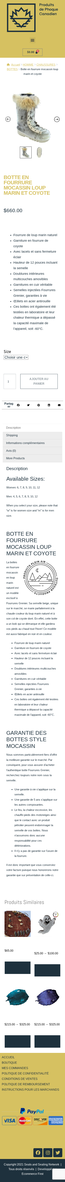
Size (7, 351)
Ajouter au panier (38, 381)
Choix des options (12, 967)
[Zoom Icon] (32, 118)
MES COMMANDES (15, 1068)
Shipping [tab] (12, 435)
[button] (33, 40)
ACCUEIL (8, 1057)
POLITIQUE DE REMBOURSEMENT (26, 1084)
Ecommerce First (32, 1173)
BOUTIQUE (9, 1062)
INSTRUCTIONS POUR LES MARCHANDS (30, 1089)
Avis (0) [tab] (11, 450)
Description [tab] (13, 427)
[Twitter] (57, 1152)
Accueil (15, 64)
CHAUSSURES (45, 64)
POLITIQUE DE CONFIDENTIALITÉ (25, 1073)
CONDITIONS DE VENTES (20, 1078)
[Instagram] (47, 1152)
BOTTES (12, 69)
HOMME (28, 64)
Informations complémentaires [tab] (25, 443)
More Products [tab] (15, 458)
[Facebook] (37, 1152)
